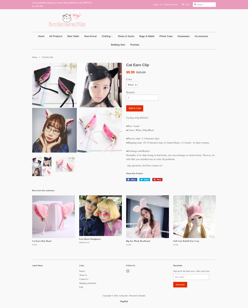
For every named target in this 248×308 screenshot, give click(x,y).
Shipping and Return (87, 283)
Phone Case (166, 36)
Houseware (184, 36)
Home (41, 36)
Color (129, 79)
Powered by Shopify (137, 295)
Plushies (134, 44)
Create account (171, 4)
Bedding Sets (118, 44)
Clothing (106, 36)
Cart (187, 4)
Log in (156, 4)
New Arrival (90, 36)
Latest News (37, 265)
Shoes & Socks (126, 36)
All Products (55, 36)
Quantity (130, 92)
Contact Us (83, 279)
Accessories (201, 36)
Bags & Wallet (146, 36)
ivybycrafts (123, 295)
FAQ (81, 287)
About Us (83, 275)
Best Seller (73, 36)
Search (82, 271)
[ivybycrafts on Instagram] (127, 271)
